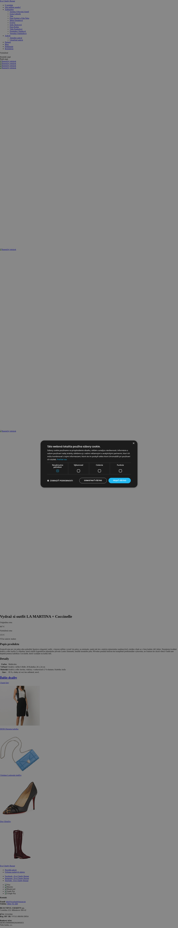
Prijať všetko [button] (119, 480)
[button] (60, 480)
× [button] (133, 443)
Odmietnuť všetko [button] (93, 480)
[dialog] (89, 464)
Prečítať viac (62, 459)
